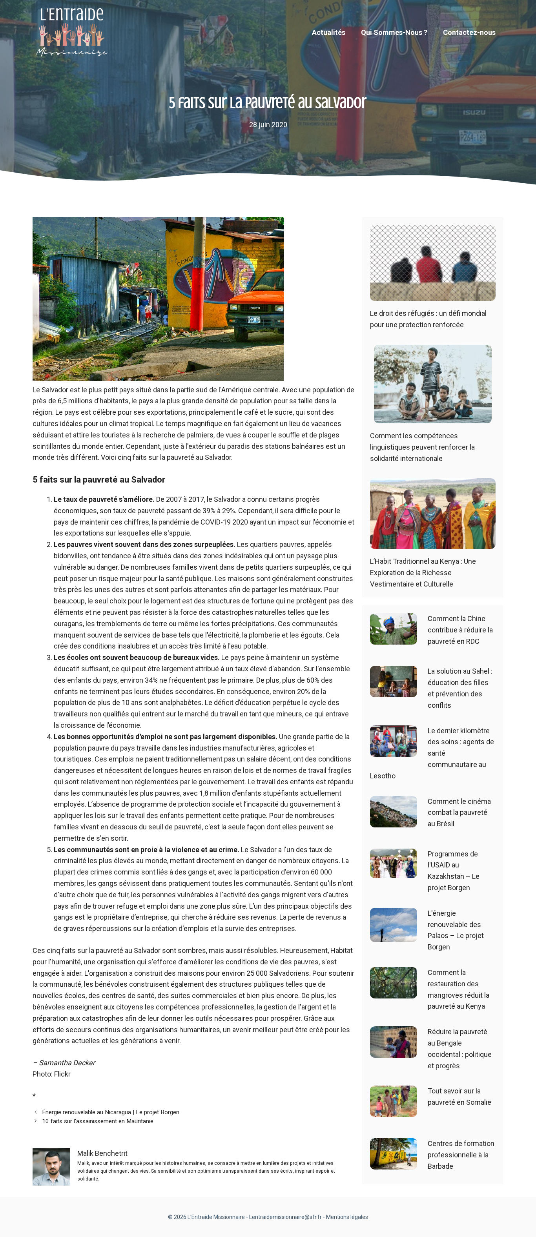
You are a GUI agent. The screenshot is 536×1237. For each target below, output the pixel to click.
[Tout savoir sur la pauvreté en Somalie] (393, 1111)
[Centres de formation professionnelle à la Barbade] (393, 1164)
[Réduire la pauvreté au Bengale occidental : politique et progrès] (393, 1052)
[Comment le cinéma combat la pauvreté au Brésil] (393, 821)
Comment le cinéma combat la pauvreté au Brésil (459, 812)
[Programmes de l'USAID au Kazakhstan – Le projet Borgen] (393, 872)
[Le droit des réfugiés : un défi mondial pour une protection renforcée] (433, 295)
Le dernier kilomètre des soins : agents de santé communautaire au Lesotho (432, 753)
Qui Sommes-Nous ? (394, 32)
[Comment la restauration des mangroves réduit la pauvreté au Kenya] (393, 992)
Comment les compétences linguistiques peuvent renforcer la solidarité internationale (422, 447)
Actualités (328, 32)
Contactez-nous (469, 32)
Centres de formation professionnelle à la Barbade (461, 1154)
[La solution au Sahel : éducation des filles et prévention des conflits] (393, 691)
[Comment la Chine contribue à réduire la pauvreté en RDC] (393, 639)
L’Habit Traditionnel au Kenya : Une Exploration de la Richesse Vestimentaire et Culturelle (423, 572)
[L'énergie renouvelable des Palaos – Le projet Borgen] (393, 936)
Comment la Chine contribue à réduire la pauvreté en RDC (460, 629)
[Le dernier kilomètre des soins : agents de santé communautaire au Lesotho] (393, 751)
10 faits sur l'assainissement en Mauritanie (97, 1121)
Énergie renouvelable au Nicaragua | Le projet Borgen (110, 1112)
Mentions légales (347, 1217)
